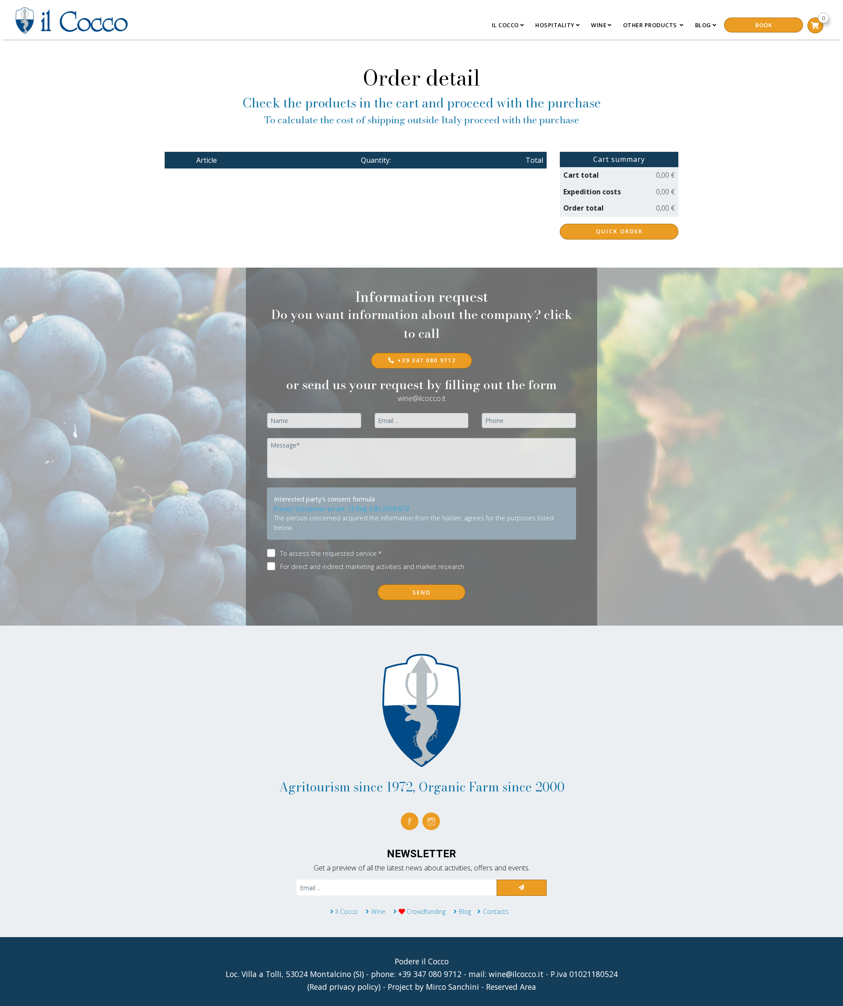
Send (421, 592)
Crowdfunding (425, 911)
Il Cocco (346, 911)
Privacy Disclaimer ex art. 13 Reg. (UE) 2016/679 (341, 509)
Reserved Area (511, 986)
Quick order (619, 231)
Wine (379, 911)
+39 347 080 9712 (426, 360)
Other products (651, 25)
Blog (703, 25)
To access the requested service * (331, 553)
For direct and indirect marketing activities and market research (372, 566)
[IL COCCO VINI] (421, 709)
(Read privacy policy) (345, 986)
